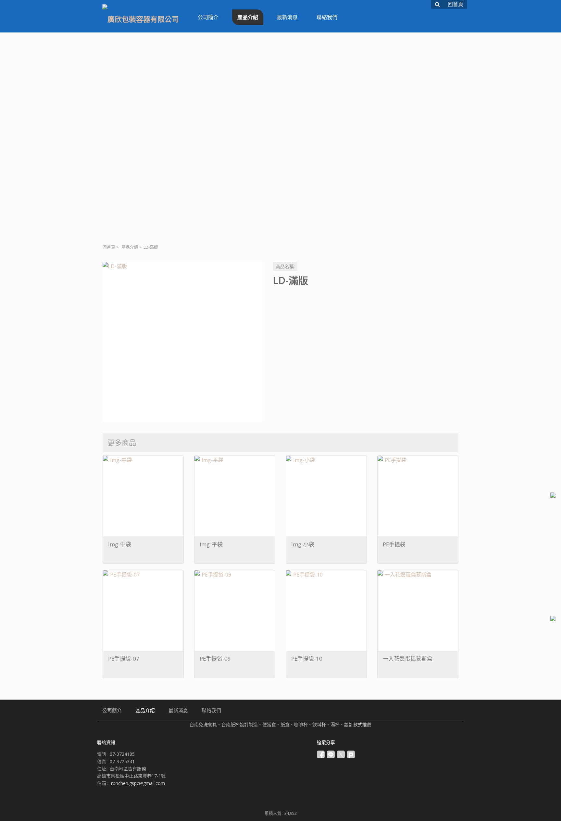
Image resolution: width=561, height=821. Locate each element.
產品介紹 (129, 247)
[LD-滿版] (183, 342)
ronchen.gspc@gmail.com (138, 783)
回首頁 (109, 247)
